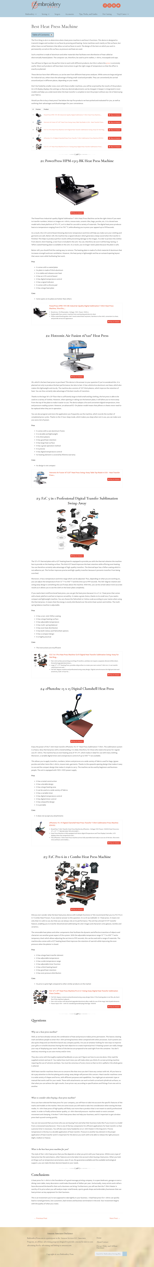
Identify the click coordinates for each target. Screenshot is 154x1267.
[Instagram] (109, 5)
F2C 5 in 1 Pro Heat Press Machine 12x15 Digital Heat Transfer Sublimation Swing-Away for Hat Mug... (74, 130)
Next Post (115, 1218)
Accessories (69, 14)
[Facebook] (105, 5)
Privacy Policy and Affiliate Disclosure (107, 1247)
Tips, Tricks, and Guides (88, 14)
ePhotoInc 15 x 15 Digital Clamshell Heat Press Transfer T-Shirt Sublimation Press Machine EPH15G (73, 138)
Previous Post (40, 1218)
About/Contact (102, 1242)
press (108, 63)
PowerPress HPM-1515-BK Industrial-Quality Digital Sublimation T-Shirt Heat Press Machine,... (73, 115)
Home (99, 1238)
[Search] (124, 1254)
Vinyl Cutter (122, 14)
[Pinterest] (114, 5)
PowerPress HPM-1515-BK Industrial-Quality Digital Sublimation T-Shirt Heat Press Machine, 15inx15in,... (81, 307)
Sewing (44, 14)
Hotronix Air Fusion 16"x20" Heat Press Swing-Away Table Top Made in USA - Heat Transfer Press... (74, 122)
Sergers (57, 14)
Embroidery (29, 14)
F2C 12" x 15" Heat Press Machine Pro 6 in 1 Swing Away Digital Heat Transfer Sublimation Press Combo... (83, 992)
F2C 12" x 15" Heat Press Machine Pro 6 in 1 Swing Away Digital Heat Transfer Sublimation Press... (73, 147)
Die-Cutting (107, 14)
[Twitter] (118, 5)
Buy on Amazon (115, 115)
